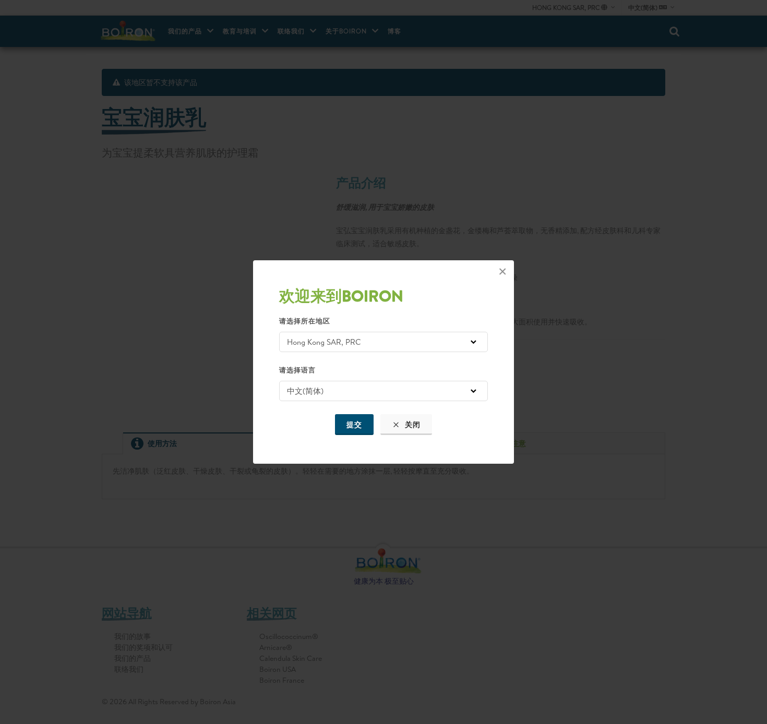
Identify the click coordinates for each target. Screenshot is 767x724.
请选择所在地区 (304, 320)
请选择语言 (297, 370)
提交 (354, 424)
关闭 (412, 424)
